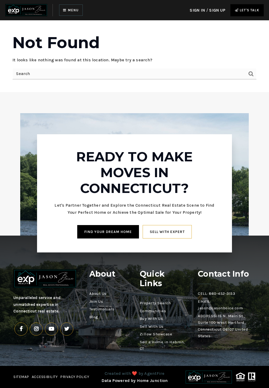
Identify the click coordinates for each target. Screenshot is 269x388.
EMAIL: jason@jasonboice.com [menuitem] (220, 305)
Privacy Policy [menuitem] (74, 377)
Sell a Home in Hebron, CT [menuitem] (162, 345)
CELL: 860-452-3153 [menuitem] (216, 293)
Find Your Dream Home (108, 232)
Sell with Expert (167, 232)
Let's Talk (249, 10)
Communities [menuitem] (153, 311)
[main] (134, 56)
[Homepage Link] (26, 9)
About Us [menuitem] (98, 293)
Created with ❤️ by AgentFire (134, 373)
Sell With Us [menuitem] (152, 326)
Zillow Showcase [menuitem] (156, 334)
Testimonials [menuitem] (102, 309)
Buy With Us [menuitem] (151, 318)
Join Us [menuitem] (96, 301)
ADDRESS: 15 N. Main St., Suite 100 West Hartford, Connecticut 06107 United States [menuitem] (223, 326)
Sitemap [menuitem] (21, 377)
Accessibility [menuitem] (45, 377)
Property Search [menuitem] (155, 303)
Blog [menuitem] (93, 317)
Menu (72, 10)
